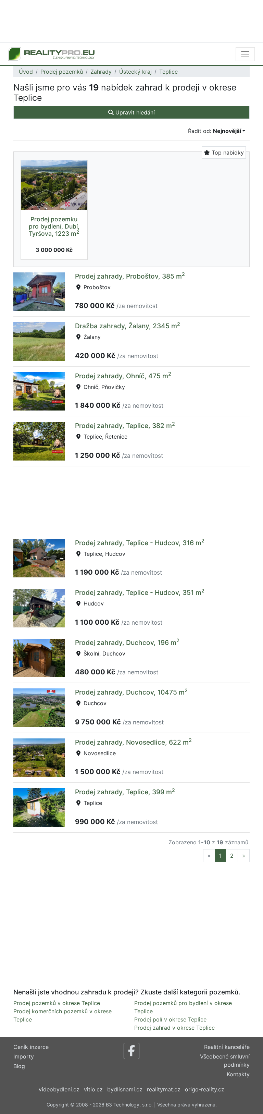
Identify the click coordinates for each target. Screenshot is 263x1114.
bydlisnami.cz (124, 1089)
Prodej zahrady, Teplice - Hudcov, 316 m (139, 543)
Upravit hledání (134, 112)
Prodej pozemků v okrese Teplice (56, 1003)
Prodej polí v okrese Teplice (170, 1019)
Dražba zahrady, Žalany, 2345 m (127, 326)
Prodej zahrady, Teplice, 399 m (125, 792)
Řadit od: (214, 130)
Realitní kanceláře (227, 1046)
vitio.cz (93, 1089)
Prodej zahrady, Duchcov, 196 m (127, 642)
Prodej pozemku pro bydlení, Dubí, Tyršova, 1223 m (54, 226)
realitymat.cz (163, 1089)
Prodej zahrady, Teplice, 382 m (125, 425)
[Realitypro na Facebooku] (131, 1051)
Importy (23, 1056)
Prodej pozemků (61, 71)
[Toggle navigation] (245, 54)
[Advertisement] (131, 20)
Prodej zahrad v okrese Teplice (174, 1027)
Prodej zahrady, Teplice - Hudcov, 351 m (139, 592)
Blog (19, 1066)
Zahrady (101, 71)
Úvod (26, 71)
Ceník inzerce (31, 1046)
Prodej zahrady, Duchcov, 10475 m (131, 692)
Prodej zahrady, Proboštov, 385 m (130, 276)
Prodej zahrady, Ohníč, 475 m (123, 376)
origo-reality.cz (204, 1089)
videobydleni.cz (59, 1089)
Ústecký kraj (135, 71)
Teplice (168, 71)
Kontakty (238, 1074)
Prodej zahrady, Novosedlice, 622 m (133, 742)
